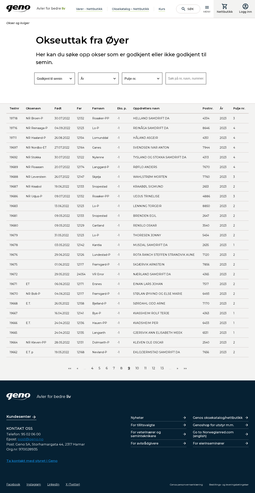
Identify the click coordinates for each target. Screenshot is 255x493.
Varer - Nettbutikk (89, 9)
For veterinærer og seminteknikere (146, 434)
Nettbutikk (225, 12)
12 (153, 368)
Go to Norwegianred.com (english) (213, 434)
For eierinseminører (208, 443)
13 (162, 368)
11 (145, 368)
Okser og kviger (17, 23)
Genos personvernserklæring (186, 484)
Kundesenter (18, 416)
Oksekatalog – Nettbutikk (130, 9)
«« (69, 368)
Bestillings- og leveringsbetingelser (229, 484)
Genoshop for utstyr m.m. (213, 425)
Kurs (162, 9)
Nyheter (137, 418)
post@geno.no (30, 439)
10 (137, 368)
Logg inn (245, 12)
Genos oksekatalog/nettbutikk (218, 418)
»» (185, 368)
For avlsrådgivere (144, 443)
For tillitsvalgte (143, 425)
